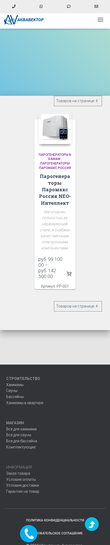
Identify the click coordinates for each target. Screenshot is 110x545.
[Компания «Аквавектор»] (26, 19)
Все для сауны (18, 435)
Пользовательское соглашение (55, 533)
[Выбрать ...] (69, 274)
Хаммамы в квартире (24, 403)
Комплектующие (21, 447)
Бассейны (15, 397)
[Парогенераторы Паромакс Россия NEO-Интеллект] (54, 127)
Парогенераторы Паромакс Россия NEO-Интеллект (55, 189)
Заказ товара (18, 473)
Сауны (11, 390)
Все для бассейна (21, 441)
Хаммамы (14, 385)
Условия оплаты (21, 479)
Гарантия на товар (22, 491)
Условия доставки (22, 485)
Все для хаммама (21, 429)
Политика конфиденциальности (55, 520)
